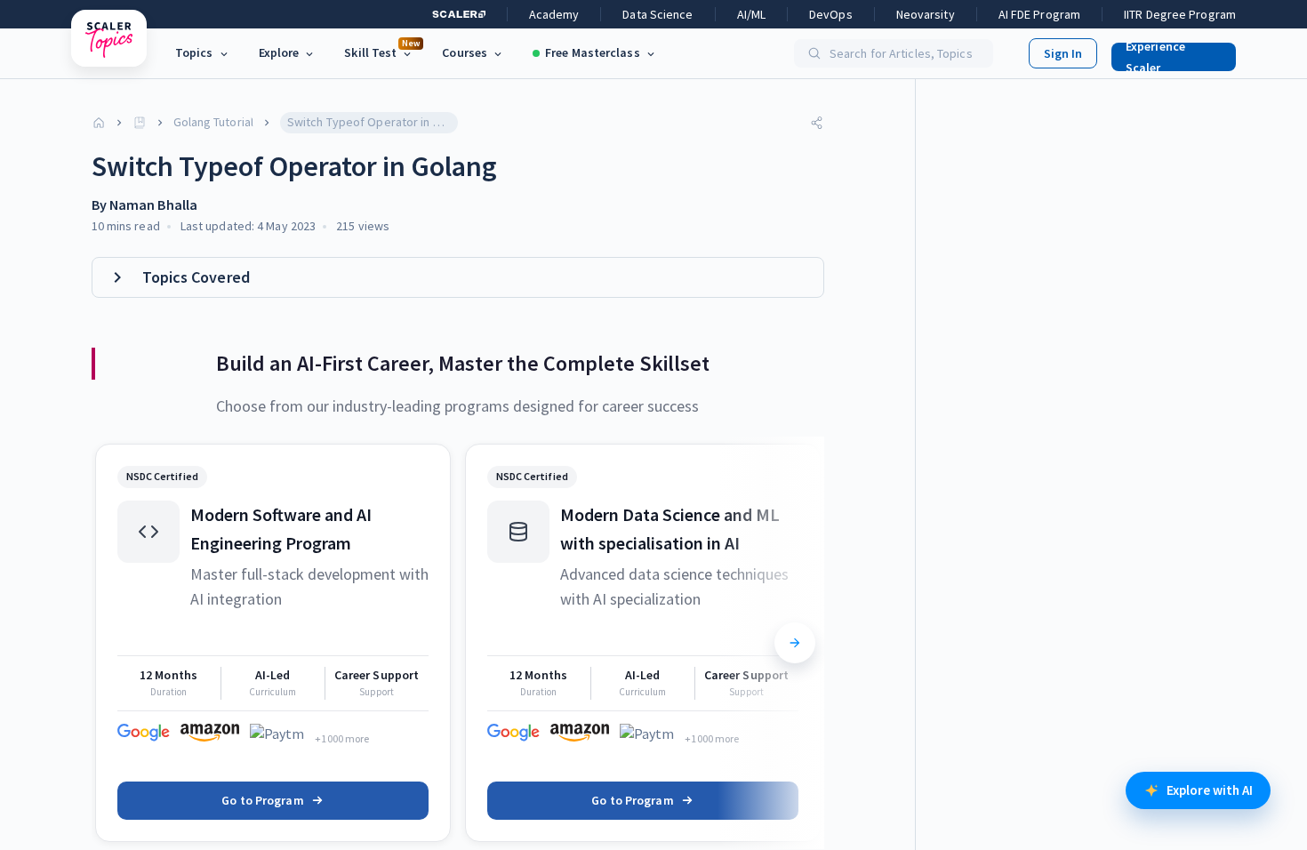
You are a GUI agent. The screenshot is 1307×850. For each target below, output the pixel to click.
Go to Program (262, 800)
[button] (1166, 53)
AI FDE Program (1039, 14)
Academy (554, 14)
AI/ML (751, 14)
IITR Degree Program (1180, 14)
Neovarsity (925, 14)
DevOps (831, 14)
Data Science (657, 14)
